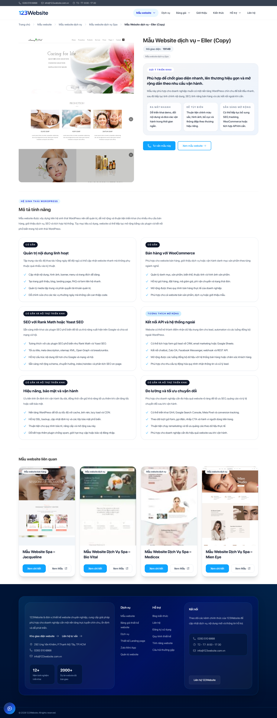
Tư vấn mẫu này (162, 145)
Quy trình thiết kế (161, 636)
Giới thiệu (201, 12)
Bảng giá (181, 12)
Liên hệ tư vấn (70, 636)
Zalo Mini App (128, 647)
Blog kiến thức (160, 615)
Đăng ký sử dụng (161, 629)
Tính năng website (162, 643)
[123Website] (33, 12)
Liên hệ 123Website (205, 679)
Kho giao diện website (42, 636)
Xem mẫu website (193, 145)
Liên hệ (251, 12)
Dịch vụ (165, 12)
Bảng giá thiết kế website (130, 625)
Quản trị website (129, 654)
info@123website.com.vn (57, 3)
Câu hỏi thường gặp (163, 649)
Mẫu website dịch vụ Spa (103, 24)
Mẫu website (143, 12)
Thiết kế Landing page (133, 640)
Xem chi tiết (34, 568)
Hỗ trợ (233, 12)
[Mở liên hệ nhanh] (9, 708)
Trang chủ (24, 24)
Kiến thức (218, 12)
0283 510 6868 (29, 3)
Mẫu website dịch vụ (70, 24)
